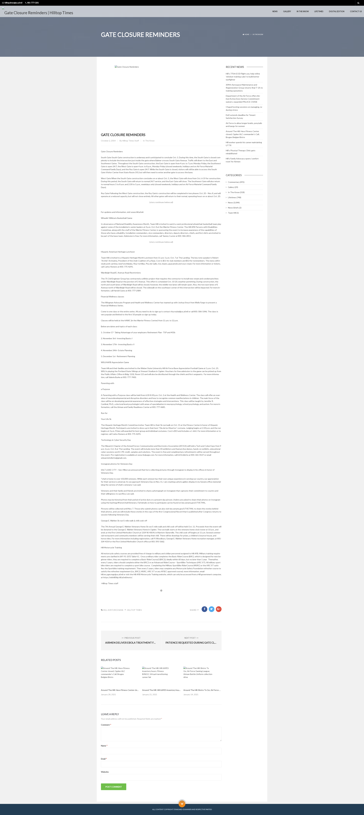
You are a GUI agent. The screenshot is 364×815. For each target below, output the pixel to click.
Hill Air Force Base (113, 610)
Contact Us (356, 11)
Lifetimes (318, 11)
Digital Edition (336, 11)
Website (105, 772)
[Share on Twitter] (211, 609)
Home (247, 34)
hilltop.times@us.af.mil (13, 3)
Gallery (287, 11)
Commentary (233, 182)
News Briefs (233, 207)
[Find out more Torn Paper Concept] (115, 676)
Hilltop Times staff (130, 140)
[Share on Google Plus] (219, 609)
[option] (120, 681)
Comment (106, 725)
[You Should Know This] (156, 676)
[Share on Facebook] (204, 609)
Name (104, 745)
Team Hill (232, 213)
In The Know (303, 11)
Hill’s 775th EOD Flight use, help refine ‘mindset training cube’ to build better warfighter (243, 76)
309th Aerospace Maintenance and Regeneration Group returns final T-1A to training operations (244, 88)
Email (104, 759)
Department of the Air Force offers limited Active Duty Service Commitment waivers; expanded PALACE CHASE (243, 99)
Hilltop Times (134, 610)
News (275, 11)
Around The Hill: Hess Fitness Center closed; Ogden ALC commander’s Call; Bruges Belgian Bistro (242, 134)
